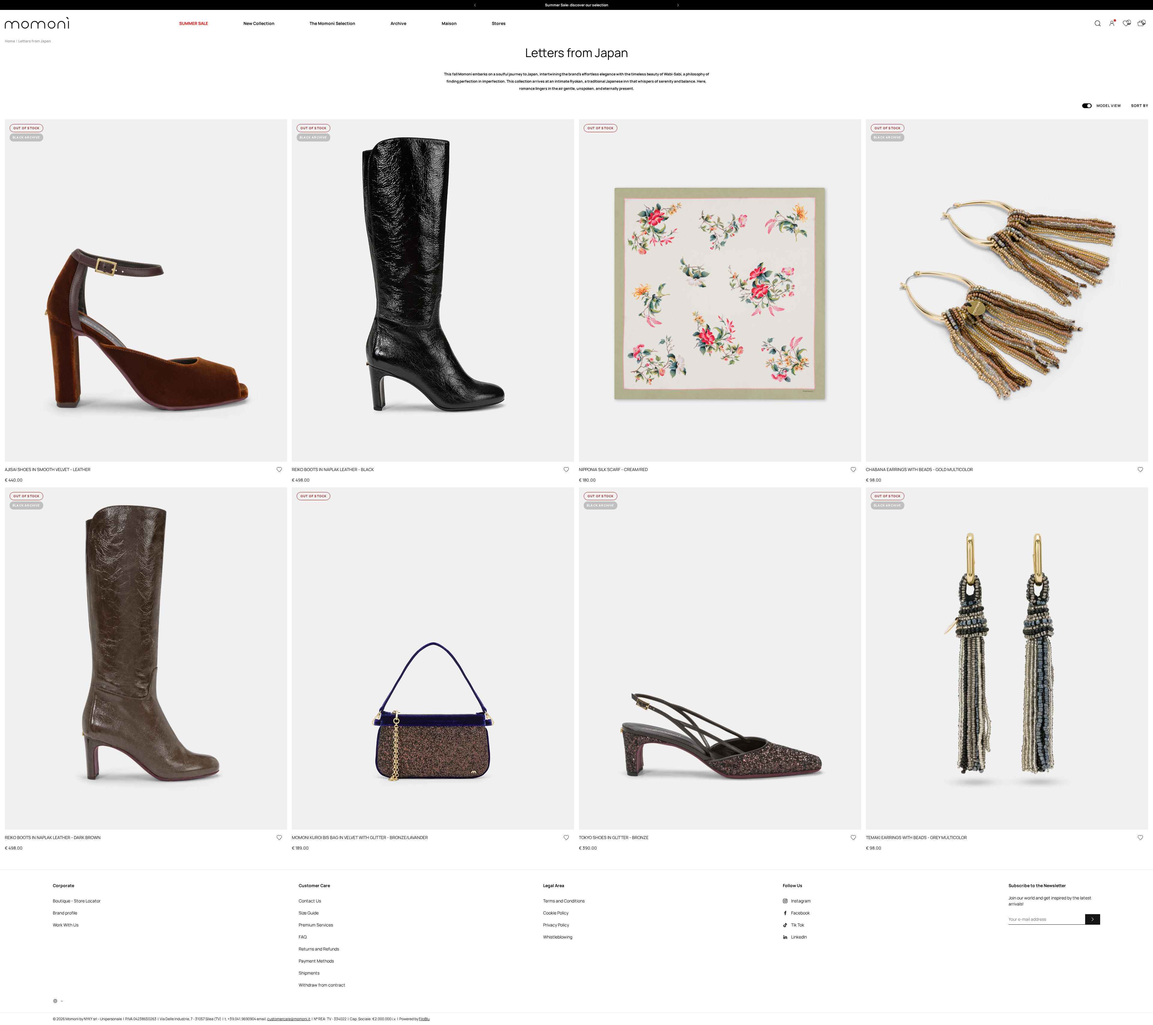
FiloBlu (424, 1018)
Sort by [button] (1139, 105)
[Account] (1112, 23)
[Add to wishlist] (279, 470)
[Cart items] (1140, 23)
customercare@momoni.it (288, 1018)
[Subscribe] (1092, 919)
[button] (576, 5)
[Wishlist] (1126, 23)
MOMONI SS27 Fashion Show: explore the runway (576, 5)
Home (10, 41)
